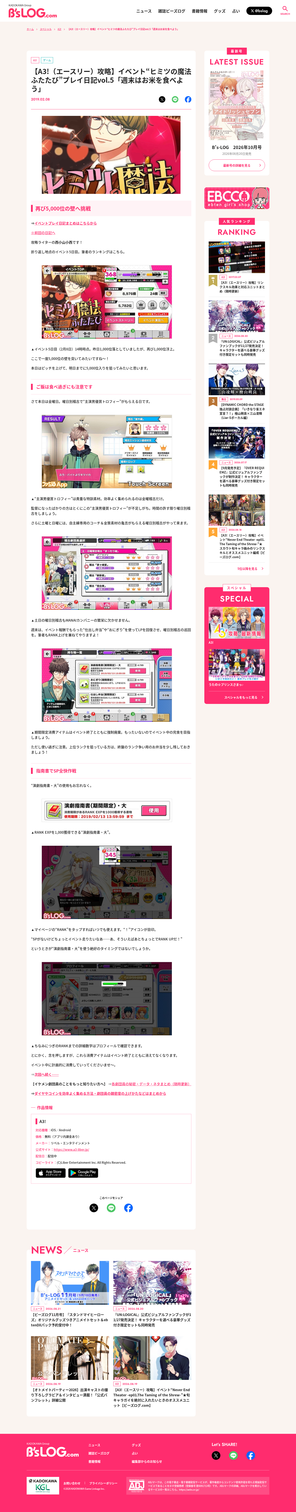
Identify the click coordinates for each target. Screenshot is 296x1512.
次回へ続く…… (46, 1074)
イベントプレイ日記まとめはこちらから (65, 223)
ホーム (30, 29)
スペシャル (46, 29)
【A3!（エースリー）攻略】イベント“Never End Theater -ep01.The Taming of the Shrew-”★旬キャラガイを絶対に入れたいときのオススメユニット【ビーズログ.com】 (151, 1397)
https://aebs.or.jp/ (189, 1489)
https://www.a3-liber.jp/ (71, 1149)
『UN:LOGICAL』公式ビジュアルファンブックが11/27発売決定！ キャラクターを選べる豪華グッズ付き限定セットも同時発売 (152, 1319)
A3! (59, 29)
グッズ (220, 11)
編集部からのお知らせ (147, 1461)
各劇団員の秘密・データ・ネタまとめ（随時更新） (151, 1083)
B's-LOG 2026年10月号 (237, 147)
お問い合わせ (71, 1483)
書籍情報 (199, 11)
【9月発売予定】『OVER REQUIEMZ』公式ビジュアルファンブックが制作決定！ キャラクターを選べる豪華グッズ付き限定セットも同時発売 (242, 476)
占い (236, 11)
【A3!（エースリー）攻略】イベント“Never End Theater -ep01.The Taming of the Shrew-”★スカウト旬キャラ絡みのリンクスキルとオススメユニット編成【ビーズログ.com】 (242, 546)
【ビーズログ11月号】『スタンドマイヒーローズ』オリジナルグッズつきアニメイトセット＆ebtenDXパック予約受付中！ (69, 1319)
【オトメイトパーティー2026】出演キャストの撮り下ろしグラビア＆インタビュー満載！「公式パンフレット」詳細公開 (69, 1395)
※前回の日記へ (43, 232)
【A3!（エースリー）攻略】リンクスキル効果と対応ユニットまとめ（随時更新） (242, 286)
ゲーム (47, 60)
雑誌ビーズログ (171, 11)
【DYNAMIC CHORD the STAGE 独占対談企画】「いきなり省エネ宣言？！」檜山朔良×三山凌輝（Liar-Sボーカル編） (242, 411)
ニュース (144, 11)
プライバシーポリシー (103, 1483)
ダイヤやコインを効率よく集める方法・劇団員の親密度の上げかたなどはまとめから (100, 1093)
